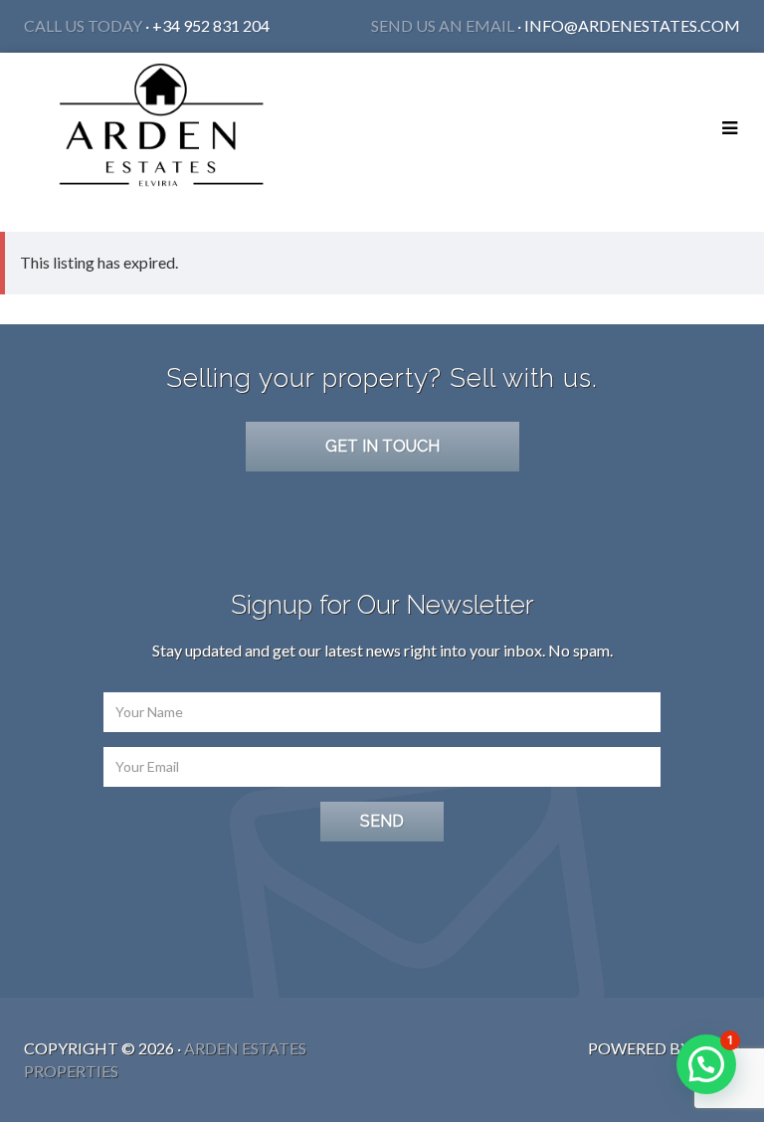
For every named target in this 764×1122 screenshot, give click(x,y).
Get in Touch (382, 446)
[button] (706, 1064)
